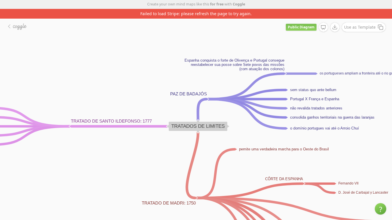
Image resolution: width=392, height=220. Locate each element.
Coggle (239, 4)
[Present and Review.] (323, 27)
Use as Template (360, 27)
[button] (380, 209)
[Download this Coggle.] (334, 27)
